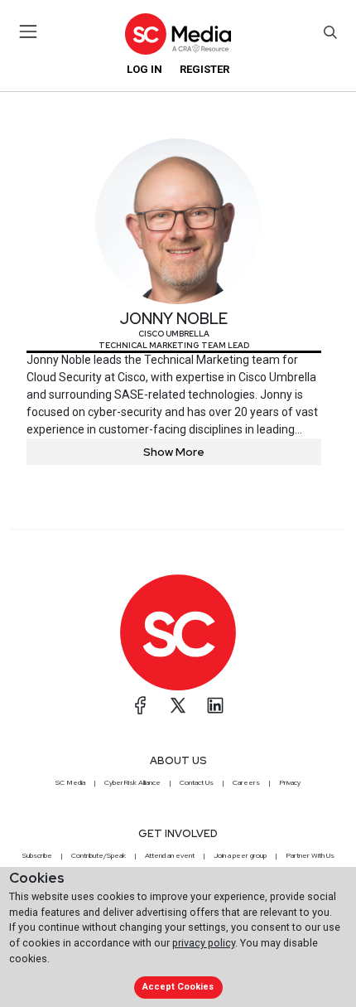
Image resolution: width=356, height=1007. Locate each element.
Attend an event (170, 855)
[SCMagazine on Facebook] (141, 705)
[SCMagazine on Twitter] (178, 705)
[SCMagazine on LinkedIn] (215, 705)
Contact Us (197, 782)
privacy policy (203, 943)
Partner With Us (310, 855)
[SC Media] (178, 33)
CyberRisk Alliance (132, 782)
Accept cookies (178, 986)
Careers (246, 782)
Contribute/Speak (98, 855)
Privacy (290, 782)
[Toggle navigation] (28, 31)
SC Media (70, 782)
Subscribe (37, 855)
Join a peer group (240, 855)
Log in (144, 69)
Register (204, 69)
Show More (173, 451)
